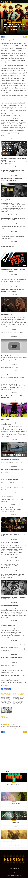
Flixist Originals (4, 728)
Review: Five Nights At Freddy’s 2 (14, 784)
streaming (14, 728)
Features (10, 724)
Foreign (9, 728)
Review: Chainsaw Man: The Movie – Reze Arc (14, 841)
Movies (14, 724)
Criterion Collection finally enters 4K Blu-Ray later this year (6, 715)
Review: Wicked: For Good (14, 803)
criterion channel (10, 726)
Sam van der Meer (12, 32)
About (10, 868)
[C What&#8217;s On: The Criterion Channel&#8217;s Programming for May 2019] (7, 699)
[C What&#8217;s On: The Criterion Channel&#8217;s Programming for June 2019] (19, 699)
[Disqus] (14, 752)
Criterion (7, 685)
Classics (4, 726)
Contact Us (16, 868)
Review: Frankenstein (14, 822)
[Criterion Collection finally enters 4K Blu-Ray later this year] (6, 710)
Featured (5, 724)
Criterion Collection (18, 726)
